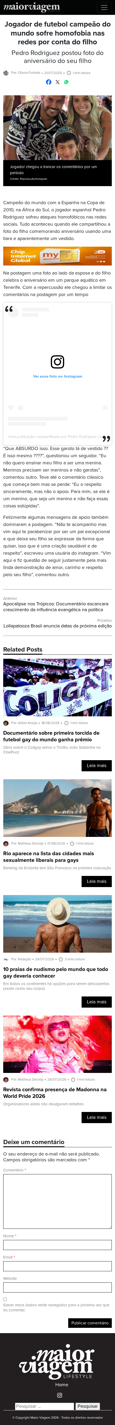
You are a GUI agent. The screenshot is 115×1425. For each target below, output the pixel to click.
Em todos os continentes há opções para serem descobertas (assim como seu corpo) (56, 986)
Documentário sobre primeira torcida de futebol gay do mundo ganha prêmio (51, 736)
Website (10, 1278)
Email (9, 1257)
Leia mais (96, 766)
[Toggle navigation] (104, 7)
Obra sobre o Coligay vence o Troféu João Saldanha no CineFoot (52, 750)
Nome (9, 1236)
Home (61, 1385)
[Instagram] (57, 1395)
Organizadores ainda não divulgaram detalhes (43, 1104)
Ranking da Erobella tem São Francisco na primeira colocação (57, 868)
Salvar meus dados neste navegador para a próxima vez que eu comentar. (56, 1308)
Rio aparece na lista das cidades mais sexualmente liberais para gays (48, 857)
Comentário (14, 1170)
